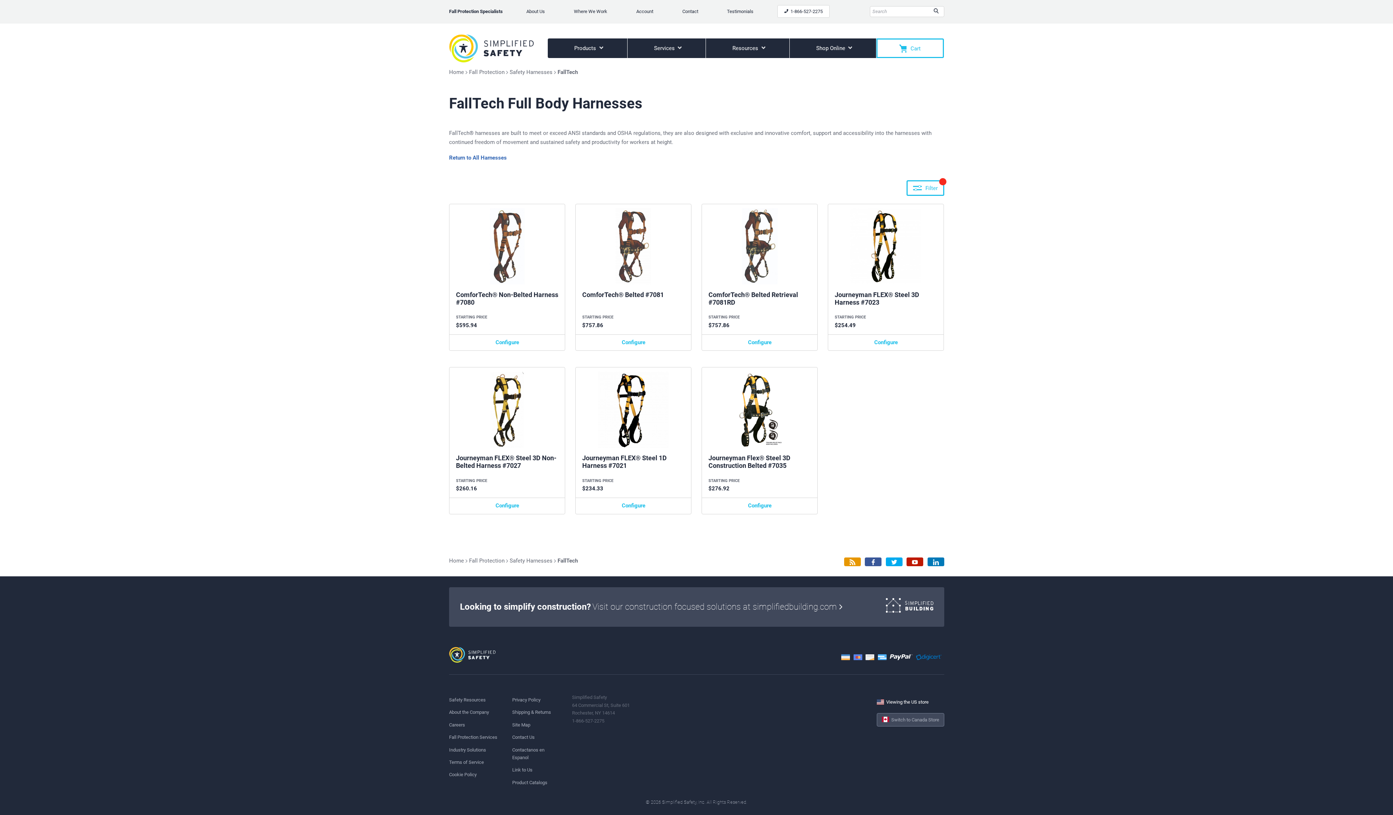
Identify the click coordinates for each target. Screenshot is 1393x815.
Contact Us (523, 737)
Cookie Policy (463, 774)
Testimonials (740, 11)
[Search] (936, 11)
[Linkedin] (936, 562)
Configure (507, 342)
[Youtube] (915, 562)
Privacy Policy (526, 700)
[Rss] (852, 562)
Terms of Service (466, 762)
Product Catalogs (529, 782)
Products (585, 48)
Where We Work (590, 11)
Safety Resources (467, 700)
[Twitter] (894, 562)
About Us (535, 11)
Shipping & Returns (531, 712)
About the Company (469, 712)
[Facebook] (873, 562)
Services (665, 48)
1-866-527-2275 (806, 11)
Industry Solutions (467, 750)
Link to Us (522, 770)
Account (644, 11)
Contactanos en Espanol (528, 753)
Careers (457, 725)
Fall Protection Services (473, 737)
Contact (690, 11)
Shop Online (831, 48)
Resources (746, 48)
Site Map (521, 725)
